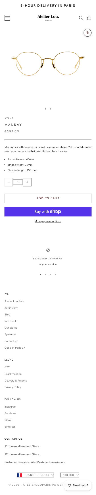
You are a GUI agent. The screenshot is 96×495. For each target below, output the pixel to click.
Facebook (10, 413)
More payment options (48, 221)
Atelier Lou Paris (14, 301)
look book (10, 321)
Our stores (10, 327)
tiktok (7, 420)
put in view (11, 308)
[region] (48, 257)
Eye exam (10, 334)
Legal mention (13, 374)
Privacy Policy (12, 387)
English (67, 475)
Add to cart (48, 198)
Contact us (10, 341)
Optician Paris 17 (14, 348)
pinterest (9, 426)
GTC (7, 367)
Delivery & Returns (15, 380)
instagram (10, 406)
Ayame (9, 118)
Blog (7, 314)
